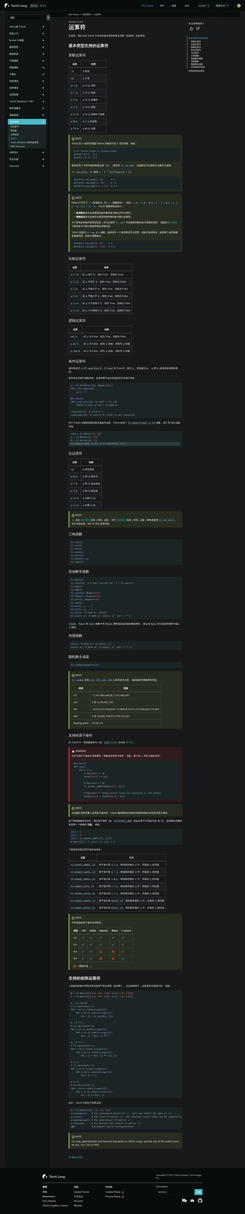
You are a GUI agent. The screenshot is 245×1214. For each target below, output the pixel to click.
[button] (236, 5)
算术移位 (85, 520)
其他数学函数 (197, 58)
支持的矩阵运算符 (196, 71)
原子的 (129, 742)
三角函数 (195, 55)
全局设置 (15, 134)
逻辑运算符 (196, 47)
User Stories (49, 1201)
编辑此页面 (77, 1157)
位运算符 (195, 53)
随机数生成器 (197, 64)
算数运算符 (196, 41)
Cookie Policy (113, 1192)
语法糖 (14, 130)
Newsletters (49, 1196)
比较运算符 (196, 44)
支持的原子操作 (198, 67)
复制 (175, 152)
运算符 (14, 138)
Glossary (14, 166)
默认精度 (172, 222)
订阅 (198, 1192)
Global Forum (81, 1192)
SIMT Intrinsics (18, 146)
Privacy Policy (113, 1196)
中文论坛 (78, 1196)
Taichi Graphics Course (55, 1205)
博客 (45, 1192)
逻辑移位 (121, 520)
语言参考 (15, 126)
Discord (78, 1201)
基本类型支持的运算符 (198, 38)
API (162, 5)
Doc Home (147, 5)
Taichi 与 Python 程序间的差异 (25, 142)
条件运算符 (196, 50)
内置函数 (195, 61)
